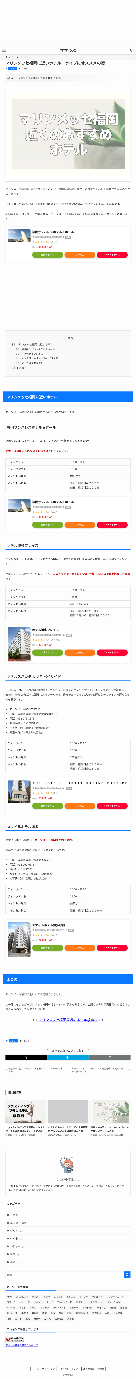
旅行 (61, 1313)
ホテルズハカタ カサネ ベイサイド (40, 358)
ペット (16, 1238)
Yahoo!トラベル (112, 254)
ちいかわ (83, 1296)
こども (16, 1215)
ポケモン (44, 1307)
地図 (68, 237)
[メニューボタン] (4, 50)
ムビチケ (74, 1307)
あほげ (46, 1296)
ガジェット (97, 1296)
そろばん (71, 1296)
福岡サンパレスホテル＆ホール (53, 232)
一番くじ (101, 1307)
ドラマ (79, 1302)
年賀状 (35, 1313)
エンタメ (18, 1223)
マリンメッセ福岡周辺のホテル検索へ (68, 1019)
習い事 (18, 1318)
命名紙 (123, 1307)
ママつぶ (68, 50)
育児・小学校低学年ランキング (21, 1345)
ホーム (35, 1368)
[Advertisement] (68, 23)
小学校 (24, 1313)
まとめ (20, 368)
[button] (26, 1057)
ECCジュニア (22, 1296)
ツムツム (38, 1302)
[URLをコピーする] (110, 1057)
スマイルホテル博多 (32, 362)
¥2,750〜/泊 (45, 645)
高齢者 (70, 1318)
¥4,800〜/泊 (45, 940)
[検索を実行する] (127, 1274)
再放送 (113, 1307)
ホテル (25, 68)
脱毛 (28, 1318)
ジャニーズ (24, 1302)
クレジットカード (115, 1296)
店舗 (44, 1313)
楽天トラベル (47, 254)
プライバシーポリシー (69, 1368)
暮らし (16, 1262)
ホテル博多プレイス (32, 353)
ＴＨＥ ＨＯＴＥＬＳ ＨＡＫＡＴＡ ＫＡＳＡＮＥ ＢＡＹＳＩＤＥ (80, 783)
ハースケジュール (94, 1302)
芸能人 (47, 1318)
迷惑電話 (59, 1318)
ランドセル (87, 1307)
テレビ (49, 1302)
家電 (14, 1254)
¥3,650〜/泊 (45, 798)
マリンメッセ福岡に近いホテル (34, 344)
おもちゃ (58, 1296)
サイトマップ (48, 1368)
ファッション (113, 1302)
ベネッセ (11, 1307)
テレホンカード (64, 1302)
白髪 (9, 1318)
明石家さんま (81, 1313)
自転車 (37, 1318)
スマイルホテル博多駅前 (48, 925)
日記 (69, 1313)
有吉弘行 (96, 1313)
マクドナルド (59, 1307)
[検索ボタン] (132, 50)
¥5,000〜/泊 (45, 247)
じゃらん (79, 254)
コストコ (11, 1302)
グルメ (16, 1230)
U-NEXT (35, 1296)
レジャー (12, 68)
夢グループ (12, 1313)
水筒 (107, 1313)
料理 (53, 1313)
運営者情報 (88, 1368)
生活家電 (117, 1313)
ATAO (9, 1296)
